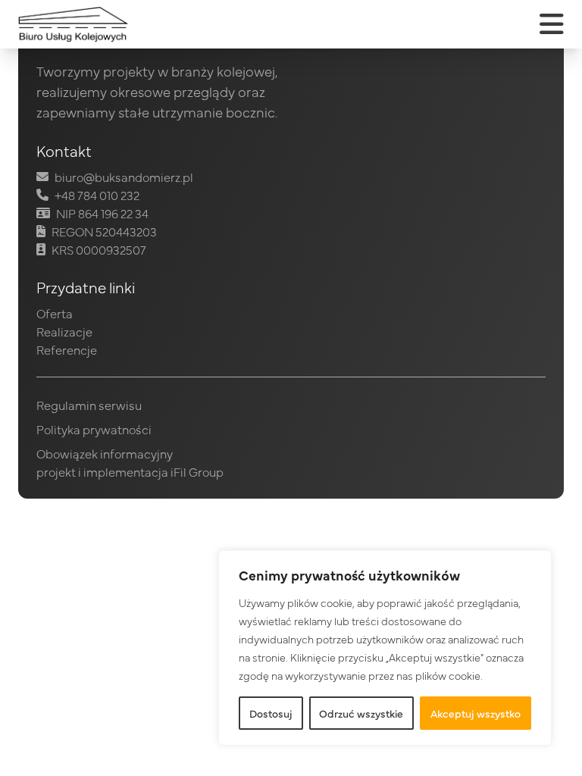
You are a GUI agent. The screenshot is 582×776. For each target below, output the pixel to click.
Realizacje (64, 331)
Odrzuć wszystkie (361, 713)
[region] (385, 648)
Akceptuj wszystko (475, 713)
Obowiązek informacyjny (104, 453)
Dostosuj (271, 713)
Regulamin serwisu (89, 404)
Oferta (54, 313)
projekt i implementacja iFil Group (130, 471)
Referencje (66, 349)
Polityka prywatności (94, 429)
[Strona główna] (73, 24)
